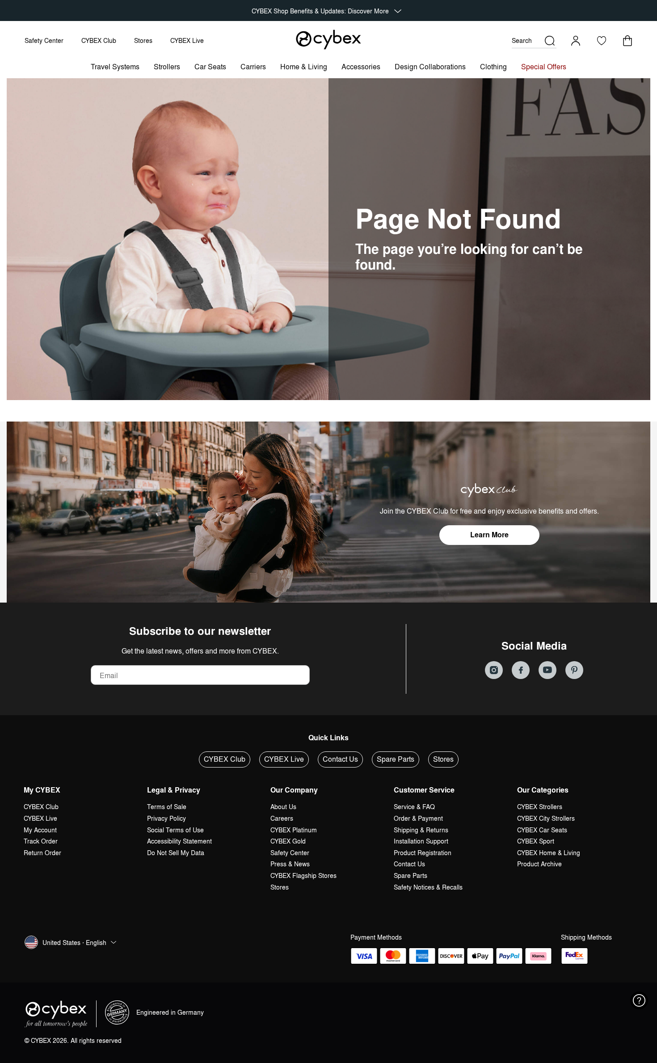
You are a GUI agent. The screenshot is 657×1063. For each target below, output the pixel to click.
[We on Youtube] (547, 670)
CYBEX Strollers (539, 806)
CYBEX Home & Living (548, 852)
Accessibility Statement (179, 841)
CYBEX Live (187, 40)
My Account (40, 830)
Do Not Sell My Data (175, 852)
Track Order (41, 841)
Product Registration (422, 852)
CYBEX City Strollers (546, 818)
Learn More (489, 535)
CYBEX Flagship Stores (303, 875)
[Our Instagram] (494, 670)
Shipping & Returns (421, 830)
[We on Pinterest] (574, 670)
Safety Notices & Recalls (428, 887)
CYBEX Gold (288, 841)
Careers (281, 818)
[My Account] (575, 40)
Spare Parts (395, 759)
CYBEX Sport (535, 841)
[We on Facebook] (521, 670)
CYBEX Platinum (293, 830)
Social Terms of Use (175, 830)
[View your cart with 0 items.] (627, 40)
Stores (143, 40)
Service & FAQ (414, 806)
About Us (283, 806)
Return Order (42, 852)
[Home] (328, 40)
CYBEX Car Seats (542, 830)
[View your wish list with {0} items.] (601, 40)
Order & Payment (418, 818)
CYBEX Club (98, 40)
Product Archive (539, 864)
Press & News (290, 864)
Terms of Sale (166, 806)
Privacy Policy (166, 818)
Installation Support (421, 841)
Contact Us (340, 759)
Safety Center (44, 40)
